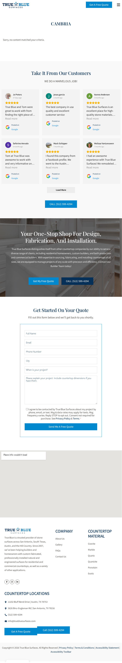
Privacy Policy (63, 418)
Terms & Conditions (84, 647)
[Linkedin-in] (17, 582)
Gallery (58, 544)
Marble (91, 549)
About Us (59, 538)
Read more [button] (11, 118)
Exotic (91, 573)
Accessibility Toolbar (61, 651)
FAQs (57, 550)
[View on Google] (8, 96)
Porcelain (92, 567)
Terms (76, 418)
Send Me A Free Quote (61, 426)
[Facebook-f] (6, 582)
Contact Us (60, 556)
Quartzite (92, 561)
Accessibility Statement (107, 647)
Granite (91, 543)
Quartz (91, 555)
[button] (118, 5)
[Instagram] (12, 582)
